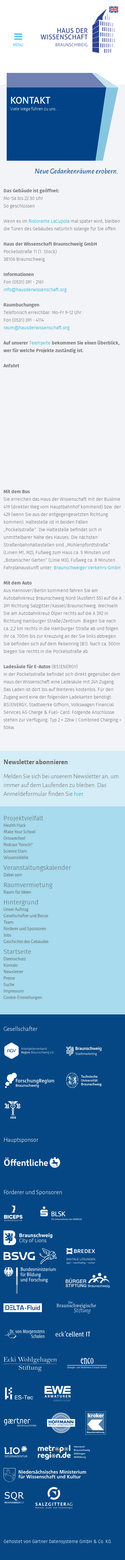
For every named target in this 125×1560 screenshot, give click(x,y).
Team (8, 922)
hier (78, 793)
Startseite (17, 952)
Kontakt (10, 965)
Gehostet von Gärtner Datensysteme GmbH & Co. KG (57, 1541)
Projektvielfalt (23, 819)
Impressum (13, 991)
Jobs (7, 935)
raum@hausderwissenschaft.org (36, 327)
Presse (9, 978)
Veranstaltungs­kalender (37, 868)
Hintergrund (20, 903)
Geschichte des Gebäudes (26, 941)
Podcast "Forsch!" (18, 844)
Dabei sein (12, 875)
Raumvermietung (27, 885)
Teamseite (40, 343)
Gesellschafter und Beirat (25, 916)
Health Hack (14, 825)
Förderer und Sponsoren (24, 928)
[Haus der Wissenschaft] (78, 31)
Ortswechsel (14, 838)
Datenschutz (14, 959)
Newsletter (13, 971)
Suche (8, 984)
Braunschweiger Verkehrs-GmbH (87, 567)
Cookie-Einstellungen (22, 997)
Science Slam (15, 851)
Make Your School (19, 832)
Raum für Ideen (17, 892)
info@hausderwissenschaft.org (35, 289)
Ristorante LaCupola (48, 221)
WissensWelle (15, 857)
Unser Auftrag (15, 909)
